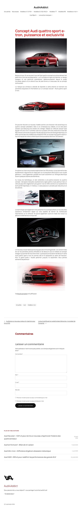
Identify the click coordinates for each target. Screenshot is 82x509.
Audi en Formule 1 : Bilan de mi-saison (18, 445)
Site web (17, 390)
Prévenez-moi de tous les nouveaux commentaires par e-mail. (32, 397)
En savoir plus (9, 494)
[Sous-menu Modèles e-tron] (77, 11)
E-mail (17, 382)
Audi (24, 305)
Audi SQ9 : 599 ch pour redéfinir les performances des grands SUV (30, 457)
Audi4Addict (41, 7)
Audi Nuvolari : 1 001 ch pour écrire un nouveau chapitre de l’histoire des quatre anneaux (32, 437)
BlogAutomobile (22, 294)
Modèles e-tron (32, 305)
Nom (16, 375)
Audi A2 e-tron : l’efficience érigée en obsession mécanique (27, 451)
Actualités (18, 305)
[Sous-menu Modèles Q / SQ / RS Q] (47, 11)
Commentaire (19, 354)
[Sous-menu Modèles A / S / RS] (31, 11)
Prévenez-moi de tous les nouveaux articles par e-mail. (30, 401)
